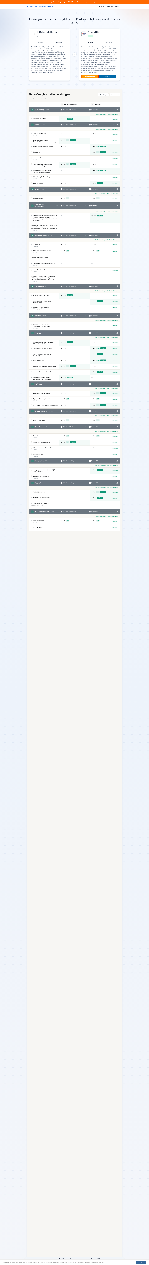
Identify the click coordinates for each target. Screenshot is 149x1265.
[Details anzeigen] (31, 118)
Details (115, 119)
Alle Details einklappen (112, 114)
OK (141, 1262)
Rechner (101, 6)
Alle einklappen (115, 94)
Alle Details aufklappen (100, 114)
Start (96, 6)
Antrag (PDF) (108, 77)
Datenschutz (118, 6)
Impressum (109, 6)
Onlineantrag (90, 77)
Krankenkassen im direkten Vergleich (40, 6)
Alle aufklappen (103, 94)
